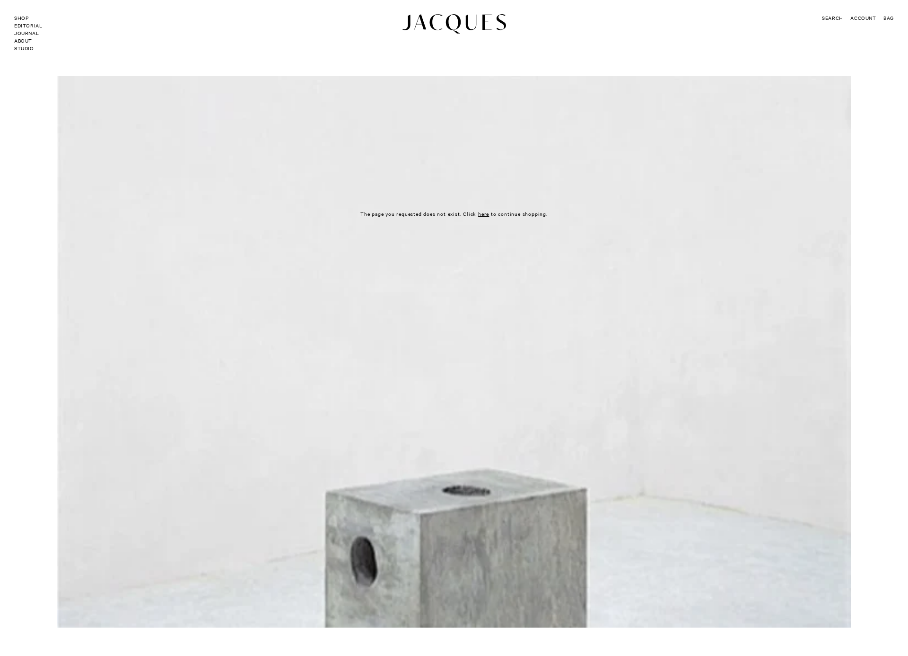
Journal (26, 32)
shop (21, 17)
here (483, 213)
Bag (888, 17)
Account (863, 17)
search (832, 17)
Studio (24, 48)
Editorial (28, 25)
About (23, 40)
